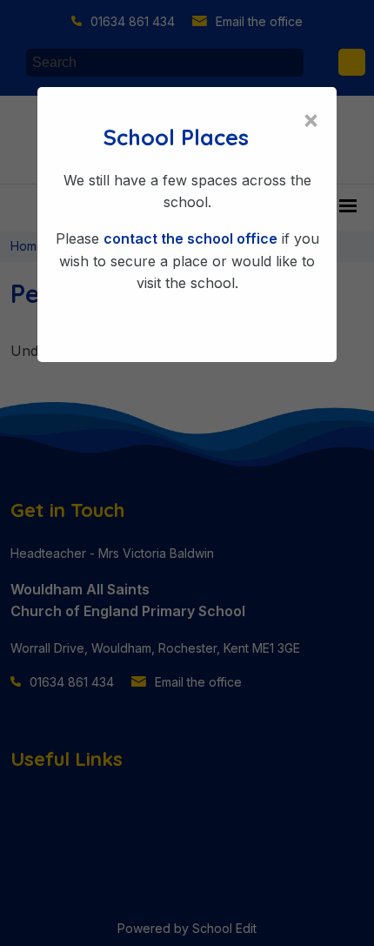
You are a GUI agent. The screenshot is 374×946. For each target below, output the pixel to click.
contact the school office (190, 238)
